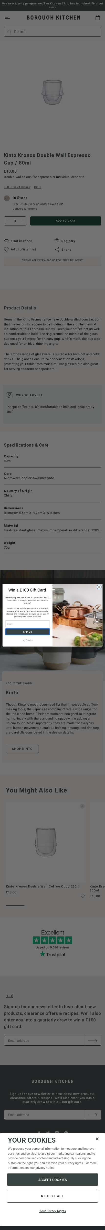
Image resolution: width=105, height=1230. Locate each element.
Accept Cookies (52, 1180)
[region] (52, 1179)
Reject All (52, 1196)
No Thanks (27, 640)
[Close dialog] (99, 587)
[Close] (97, 1139)
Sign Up (27, 631)
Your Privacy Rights (52, 1211)
